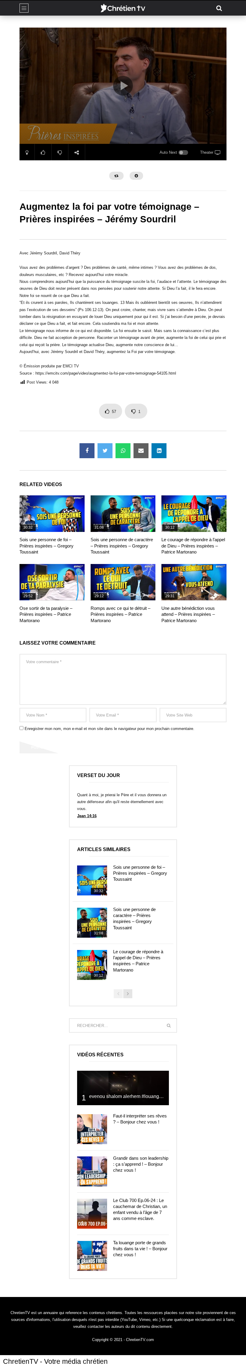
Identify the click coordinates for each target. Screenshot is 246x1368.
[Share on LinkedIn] (159, 450)
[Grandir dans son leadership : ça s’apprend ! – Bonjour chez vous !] (92, 1171)
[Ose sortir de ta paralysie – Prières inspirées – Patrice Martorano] (52, 582)
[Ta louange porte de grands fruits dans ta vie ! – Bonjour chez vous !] (92, 1256)
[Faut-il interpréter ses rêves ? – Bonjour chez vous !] (92, 1129)
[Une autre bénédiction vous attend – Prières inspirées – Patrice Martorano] (193, 582)
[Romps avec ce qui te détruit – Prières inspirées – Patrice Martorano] (123, 582)
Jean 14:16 (87, 816)
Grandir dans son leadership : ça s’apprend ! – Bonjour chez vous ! (140, 1164)
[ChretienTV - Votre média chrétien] (123, 8)
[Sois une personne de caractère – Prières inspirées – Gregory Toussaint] (123, 513)
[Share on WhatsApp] (123, 450)
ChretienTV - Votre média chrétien (55, 1361)
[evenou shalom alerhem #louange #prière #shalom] (123, 1088)
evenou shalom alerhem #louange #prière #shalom (143, 1096)
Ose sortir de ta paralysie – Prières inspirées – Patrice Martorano (46, 614)
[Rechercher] (219, 8)
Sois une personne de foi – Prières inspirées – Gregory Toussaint (47, 545)
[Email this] (141, 450)
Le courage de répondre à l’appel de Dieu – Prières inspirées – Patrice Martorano (193, 545)
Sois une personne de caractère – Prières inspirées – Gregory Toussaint (122, 545)
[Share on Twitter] (105, 450)
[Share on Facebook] (87, 450)
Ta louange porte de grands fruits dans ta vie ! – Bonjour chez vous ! (140, 1248)
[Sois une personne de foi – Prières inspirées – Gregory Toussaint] (52, 513)
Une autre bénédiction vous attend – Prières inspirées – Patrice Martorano (188, 614)
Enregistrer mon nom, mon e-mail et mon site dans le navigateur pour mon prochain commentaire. (109, 728)
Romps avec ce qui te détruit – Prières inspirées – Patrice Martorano (120, 614)
